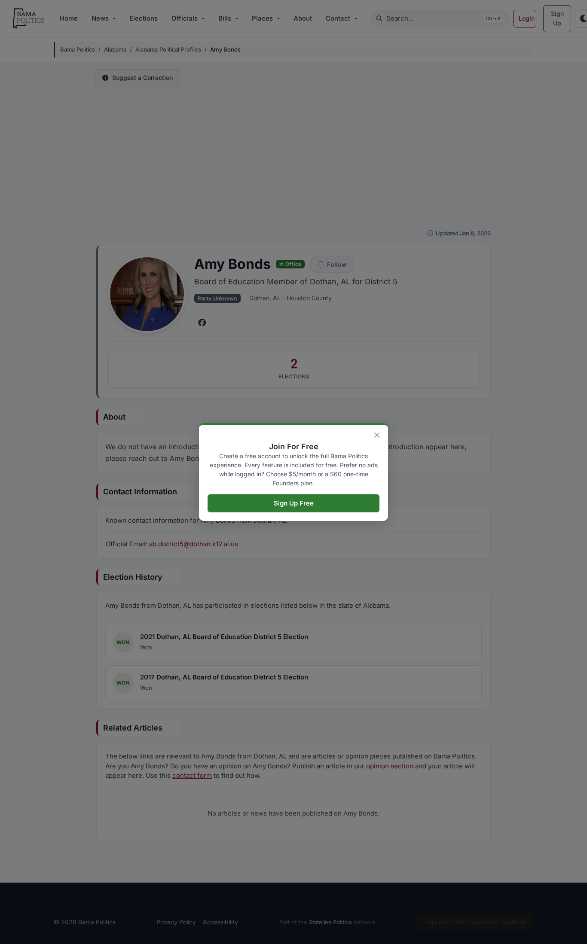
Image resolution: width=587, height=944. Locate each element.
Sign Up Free (294, 503)
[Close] (377, 435)
